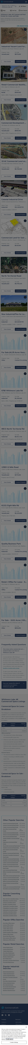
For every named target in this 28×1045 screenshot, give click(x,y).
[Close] (26, 1027)
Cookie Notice (9, 1039)
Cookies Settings (14, 1042)
